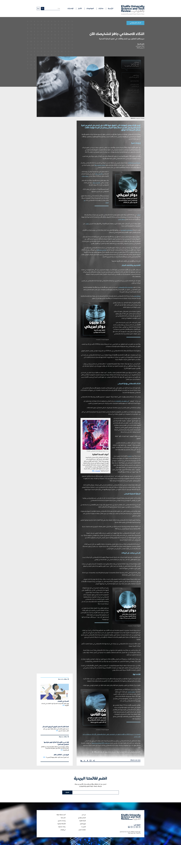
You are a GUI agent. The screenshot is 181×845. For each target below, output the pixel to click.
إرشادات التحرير (62, 820)
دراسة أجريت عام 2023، (134, 163)
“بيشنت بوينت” (131, 692)
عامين (87, 223)
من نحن (84, 814)
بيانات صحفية (62, 826)
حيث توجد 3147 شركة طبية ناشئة (101, 743)
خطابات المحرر (82, 829)
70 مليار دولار (99, 174)
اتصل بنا (83, 826)
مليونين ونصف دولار (99, 165)
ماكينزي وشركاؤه (101, 250)
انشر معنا (63, 817)
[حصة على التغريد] (85, 760)
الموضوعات (90, 8)
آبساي (138, 215)
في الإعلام (63, 829)
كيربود (129, 456)
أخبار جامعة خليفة (61, 814)
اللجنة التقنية (82, 820)
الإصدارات (70, 8)
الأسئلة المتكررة (62, 823)
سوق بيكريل (85, 176)
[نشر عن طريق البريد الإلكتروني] (90, 760)
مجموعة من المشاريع (127, 230)
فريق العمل (83, 823)
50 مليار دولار (96, 182)
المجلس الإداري (82, 817)
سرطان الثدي (121, 219)
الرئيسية (110, 8)
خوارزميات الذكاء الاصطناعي (125, 287)
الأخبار (80, 8)
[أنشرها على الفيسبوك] (87, 760)
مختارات (100, 8)
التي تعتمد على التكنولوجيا (122, 401)
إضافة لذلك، (137, 296)
